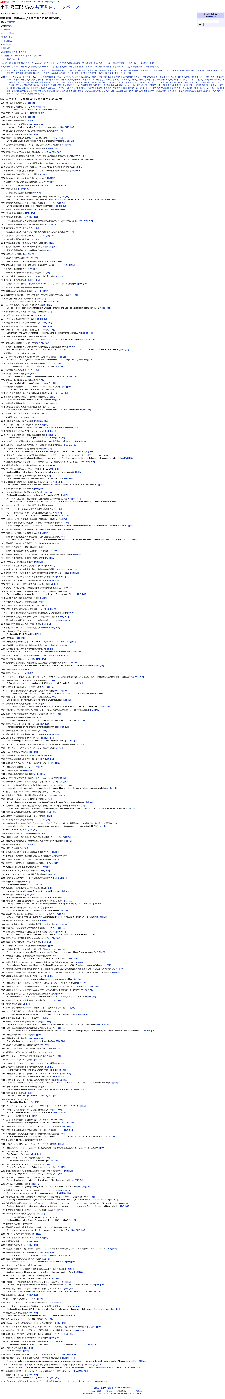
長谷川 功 (158, 67)
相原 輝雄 (28, 73)
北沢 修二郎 (79, 80)
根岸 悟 (169, 85)
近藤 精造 (114, 91)
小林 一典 (16, 59)
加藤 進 (70, 80)
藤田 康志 (57, 91)
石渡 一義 (180, 88)
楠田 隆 (198, 85)
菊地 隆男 (129, 63)
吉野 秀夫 (148, 80)
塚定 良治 (209, 80)
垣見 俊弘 (8, 37)
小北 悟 (58, 63)
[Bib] (44, 113)
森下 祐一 (202, 70)
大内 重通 (77, 70)
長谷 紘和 (163, 91)
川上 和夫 (202, 82)
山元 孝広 (143, 82)
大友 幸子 (218, 80)
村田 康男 (153, 70)
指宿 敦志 (103, 70)
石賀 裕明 (189, 88)
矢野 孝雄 (54, 73)
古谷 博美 (125, 80)
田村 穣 (141, 88)
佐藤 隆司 (33, 67)
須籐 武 (188, 91)
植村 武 (209, 70)
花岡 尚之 (15, 91)
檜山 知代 (17, 88)
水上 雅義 (34, 88)
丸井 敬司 (146, 77)
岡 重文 (22, 56)
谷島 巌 (89, 91)
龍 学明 (41, 94)
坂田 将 (69, 70)
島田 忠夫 (7, 44)
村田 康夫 (145, 70)
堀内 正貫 (200, 80)
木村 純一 (128, 85)
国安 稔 (6, 56)
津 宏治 (84, 88)
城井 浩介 (191, 80)
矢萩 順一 (102, 63)
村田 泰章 (152, 85)
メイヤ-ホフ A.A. (67, 77)
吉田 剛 (140, 80)
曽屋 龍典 (110, 85)
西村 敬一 (81, 91)
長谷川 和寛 (149, 63)
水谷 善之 (52, 88)
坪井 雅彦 (59, 67)
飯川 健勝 (127, 73)
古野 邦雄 (21, 63)
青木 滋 (171, 91)
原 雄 (14, 63)
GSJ (21, 2)
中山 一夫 (17, 70)
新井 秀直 (93, 85)
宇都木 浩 (77, 67)
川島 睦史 (11, 85)
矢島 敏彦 (156, 88)
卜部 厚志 (99, 80)
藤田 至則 (29, 56)
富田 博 (95, 82)
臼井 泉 (71, 73)
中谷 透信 (138, 77)
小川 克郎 (94, 70)
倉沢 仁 (41, 80)
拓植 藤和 (84, 85)
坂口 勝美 (183, 80)
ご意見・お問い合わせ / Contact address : (112, 1388)
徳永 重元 (45, 85)
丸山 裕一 (155, 77)
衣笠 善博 (22, 52)
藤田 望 (65, 91)
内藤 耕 (48, 80)
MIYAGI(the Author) (34, 2)
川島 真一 (219, 82)
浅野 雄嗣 (89, 63)
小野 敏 (118, 82)
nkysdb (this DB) (52, 2)
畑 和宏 (148, 88)
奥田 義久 (26, 82)
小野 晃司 (125, 82)
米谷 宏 (142, 67)
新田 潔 (111, 70)
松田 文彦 (161, 85)
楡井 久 (15, 52)
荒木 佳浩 (24, 91)
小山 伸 (111, 82)
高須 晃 (23, 94)
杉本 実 (144, 85)
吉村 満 (133, 80)
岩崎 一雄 (176, 82)
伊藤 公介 (24, 67)
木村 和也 (119, 85)
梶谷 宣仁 (190, 85)
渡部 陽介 (99, 88)
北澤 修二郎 (89, 80)
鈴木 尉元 (9, 26)
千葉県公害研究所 (57, 70)
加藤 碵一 (35, 70)
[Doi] (56, 148)
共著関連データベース (57, 7)
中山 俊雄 (103, 77)
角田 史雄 (103, 73)
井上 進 (173, 77)
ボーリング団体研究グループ (47, 77)
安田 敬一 (63, 82)
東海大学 (162, 70)
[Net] (40, 113)
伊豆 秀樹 (190, 77)
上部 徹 (86, 77)
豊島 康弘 (97, 91)
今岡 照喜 (181, 77)
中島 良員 (111, 77)
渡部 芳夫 (117, 67)
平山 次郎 (94, 67)
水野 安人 (61, 88)
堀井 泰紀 (68, 67)
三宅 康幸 (78, 77)
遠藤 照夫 (123, 91)
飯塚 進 (202, 91)
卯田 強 (107, 80)
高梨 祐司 (217, 91)
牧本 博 (124, 88)
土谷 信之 (174, 80)
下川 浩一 (94, 77)
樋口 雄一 (206, 85)
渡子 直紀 (11, 73)
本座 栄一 (136, 70)
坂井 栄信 (50, 67)
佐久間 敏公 (215, 77)
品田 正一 (42, 67)
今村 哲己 (26, 70)
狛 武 (96, 63)
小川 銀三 (85, 67)
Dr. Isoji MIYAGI (89, 1394)
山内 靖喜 (7, 52)
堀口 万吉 (14, 56)
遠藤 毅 (111, 73)
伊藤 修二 (16, 67)
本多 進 (65, 63)
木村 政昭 (127, 70)
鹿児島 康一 (32, 94)
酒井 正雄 (139, 91)
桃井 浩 (175, 85)
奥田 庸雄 (17, 82)
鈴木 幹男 (154, 91)
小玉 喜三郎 (10, 22)
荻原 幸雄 (33, 91)
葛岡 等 (49, 91)
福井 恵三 (207, 88)
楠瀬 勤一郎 (218, 70)
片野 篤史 (116, 88)
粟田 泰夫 (63, 73)
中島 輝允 (120, 77)
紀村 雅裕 (120, 63)
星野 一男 (118, 70)
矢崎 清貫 (165, 88)
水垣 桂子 (43, 88)
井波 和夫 (7, 63)
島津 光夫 (193, 82)
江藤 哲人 (69, 88)
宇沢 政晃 (35, 82)
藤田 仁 (95, 73)
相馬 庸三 (45, 73)
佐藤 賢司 (33, 80)
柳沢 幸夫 (186, 70)
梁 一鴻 (182, 85)
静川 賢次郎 (179, 91)
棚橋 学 (194, 70)
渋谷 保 (109, 67)
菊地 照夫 (41, 91)
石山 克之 (125, 67)
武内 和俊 (80, 63)
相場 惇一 (37, 73)
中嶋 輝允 (129, 77)
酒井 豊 (147, 91)
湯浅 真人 (107, 88)
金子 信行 (118, 73)
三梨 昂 (7, 29)
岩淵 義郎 (185, 82)
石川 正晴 (111, 63)
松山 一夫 (170, 70)
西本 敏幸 (73, 91)
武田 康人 (26, 88)
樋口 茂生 (7, 48)
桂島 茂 (72, 63)
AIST (14, 2)
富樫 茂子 (87, 82)
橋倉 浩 (102, 67)
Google (213, 16)
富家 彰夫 (78, 82)
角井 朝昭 (38, 56)
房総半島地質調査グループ (68, 85)
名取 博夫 (157, 80)
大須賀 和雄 (41, 63)
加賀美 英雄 (44, 70)
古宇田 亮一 (116, 80)
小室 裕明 (7, 59)
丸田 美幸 (7, 67)
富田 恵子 (103, 82)
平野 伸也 (19, 85)
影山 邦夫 (8, 41)
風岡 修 (195, 91)
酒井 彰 (131, 91)
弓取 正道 (28, 85)
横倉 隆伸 (214, 85)
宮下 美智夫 (9, 33)
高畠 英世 (16, 94)
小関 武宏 (134, 82)
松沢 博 (178, 70)
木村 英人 (136, 85)
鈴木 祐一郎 (138, 63)
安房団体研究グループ (49, 82)
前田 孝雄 (56, 80)
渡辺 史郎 (19, 73)
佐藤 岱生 (24, 80)
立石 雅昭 (215, 88)
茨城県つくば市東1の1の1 (106, 1391)
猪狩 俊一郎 (133, 88)
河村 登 (77, 88)
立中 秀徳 (134, 67)
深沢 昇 (91, 88)
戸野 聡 (53, 85)
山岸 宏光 (160, 82)
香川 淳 (209, 91)
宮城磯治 (139, 1391)
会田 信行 (199, 77)
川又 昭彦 (211, 82)
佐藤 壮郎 (16, 80)
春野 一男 (101, 85)
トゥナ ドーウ (28, 77)
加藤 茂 (63, 80)
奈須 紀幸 (85, 70)
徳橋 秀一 (37, 85)
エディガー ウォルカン (12, 77)
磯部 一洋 (198, 88)
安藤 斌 (71, 82)
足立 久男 (106, 91)
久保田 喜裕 (165, 77)
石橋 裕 (173, 88)
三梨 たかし (8, 70)
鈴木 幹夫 (150, 67)
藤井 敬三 (87, 73)
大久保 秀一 (30, 63)
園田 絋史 (165, 80)
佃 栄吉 (207, 77)
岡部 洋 (168, 82)
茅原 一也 (78, 73)
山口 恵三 (152, 82)
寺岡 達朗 (50, 63)
